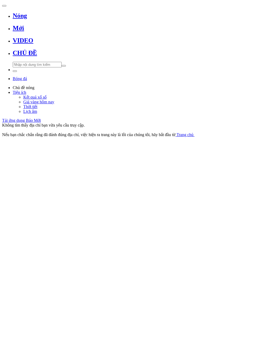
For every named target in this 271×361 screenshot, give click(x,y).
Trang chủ (185, 134)
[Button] (4, 6)
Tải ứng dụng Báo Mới (21, 120)
